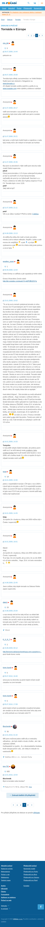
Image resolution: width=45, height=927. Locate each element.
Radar (19, 8)
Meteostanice (5, 871)
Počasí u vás (5, 874)
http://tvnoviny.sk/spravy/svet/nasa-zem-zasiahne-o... (22, 652)
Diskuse (9, 19)
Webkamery (5, 877)
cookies (3, 921)
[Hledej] (28, 3)
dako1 (5, 602)
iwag (4, 472)
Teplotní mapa (5, 880)
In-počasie (4, 908)
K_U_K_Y (6, 639)
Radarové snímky (7, 868)
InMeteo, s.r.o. (18, 919)
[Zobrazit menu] (42, 3)
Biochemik (7, 726)
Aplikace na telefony (8, 897)
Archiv (3, 886)
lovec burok (7, 667)
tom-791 (6, 766)
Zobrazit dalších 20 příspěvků (23, 795)
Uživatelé (4, 888)
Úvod (4, 8)
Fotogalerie (5, 894)
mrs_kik (6, 43)
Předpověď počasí (30, 866)
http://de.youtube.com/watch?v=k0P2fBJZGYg (20, 281)
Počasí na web (6, 900)
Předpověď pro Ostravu (31, 877)
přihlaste (36, 813)
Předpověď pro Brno (30, 874)
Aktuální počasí (6, 866)
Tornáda (18, 19)
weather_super (8, 261)
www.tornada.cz (9, 83)
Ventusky (4, 906)
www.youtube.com (9, 88)
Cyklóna (35, 214)
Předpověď (28, 8)
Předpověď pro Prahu (31, 871)
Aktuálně (11, 8)
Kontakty (26, 886)
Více (30, 787)
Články (3, 891)
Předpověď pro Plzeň (31, 880)
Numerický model (29, 868)
